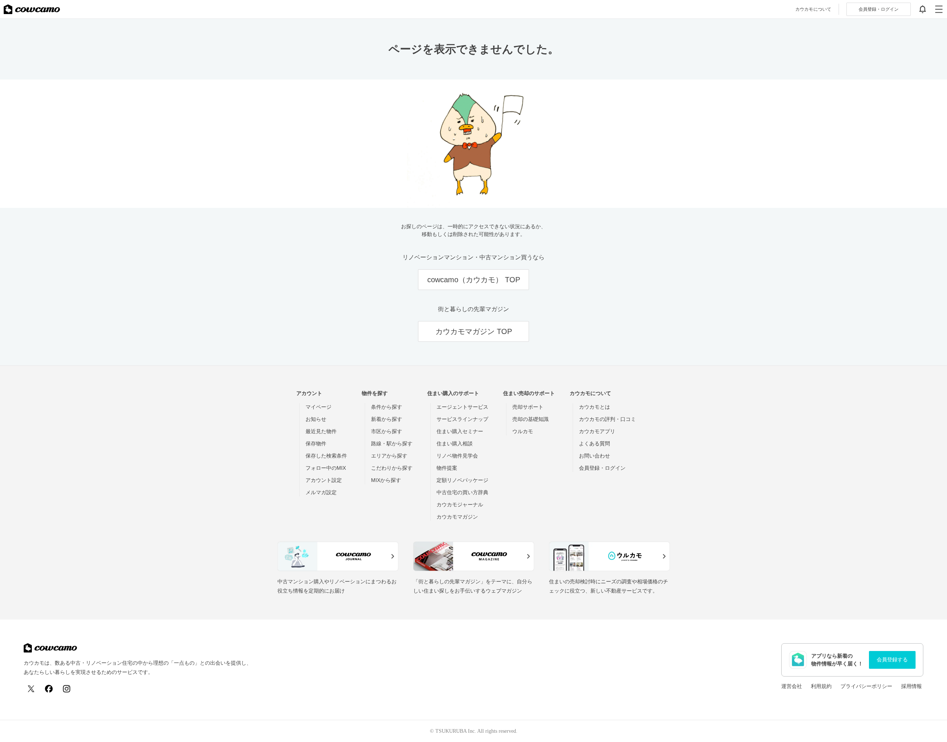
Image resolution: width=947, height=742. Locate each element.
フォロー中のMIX (326, 468)
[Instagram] (66, 688)
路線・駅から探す (391, 443)
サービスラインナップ (462, 419)
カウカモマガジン (457, 517)
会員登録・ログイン (602, 468)
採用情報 (911, 686)
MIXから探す (386, 480)
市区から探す (386, 431)
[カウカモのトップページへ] (32, 9)
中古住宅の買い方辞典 (462, 492)
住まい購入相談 (455, 443)
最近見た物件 (321, 431)
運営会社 (791, 686)
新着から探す (386, 419)
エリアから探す (389, 456)
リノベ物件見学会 (457, 456)
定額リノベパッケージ (462, 480)
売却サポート (527, 407)
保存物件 (316, 443)
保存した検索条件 (326, 456)
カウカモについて (813, 9)
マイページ (318, 407)
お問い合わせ (594, 456)
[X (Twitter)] (31, 688)
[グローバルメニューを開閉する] (939, 9)
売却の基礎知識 (530, 419)
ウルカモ (522, 431)
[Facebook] (48, 688)
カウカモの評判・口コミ (607, 419)
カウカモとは (594, 407)
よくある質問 (594, 443)
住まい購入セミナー (460, 431)
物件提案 (447, 468)
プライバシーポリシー (866, 686)
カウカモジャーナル (460, 504)
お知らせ (316, 419)
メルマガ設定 (321, 492)
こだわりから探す (391, 468)
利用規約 (821, 686)
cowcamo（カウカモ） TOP (473, 280)
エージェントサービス (462, 407)
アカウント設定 (324, 480)
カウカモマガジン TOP (473, 331)
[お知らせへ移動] (922, 9)
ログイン (879, 9)
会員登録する (892, 659)
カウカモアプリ (597, 431)
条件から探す (386, 407)
